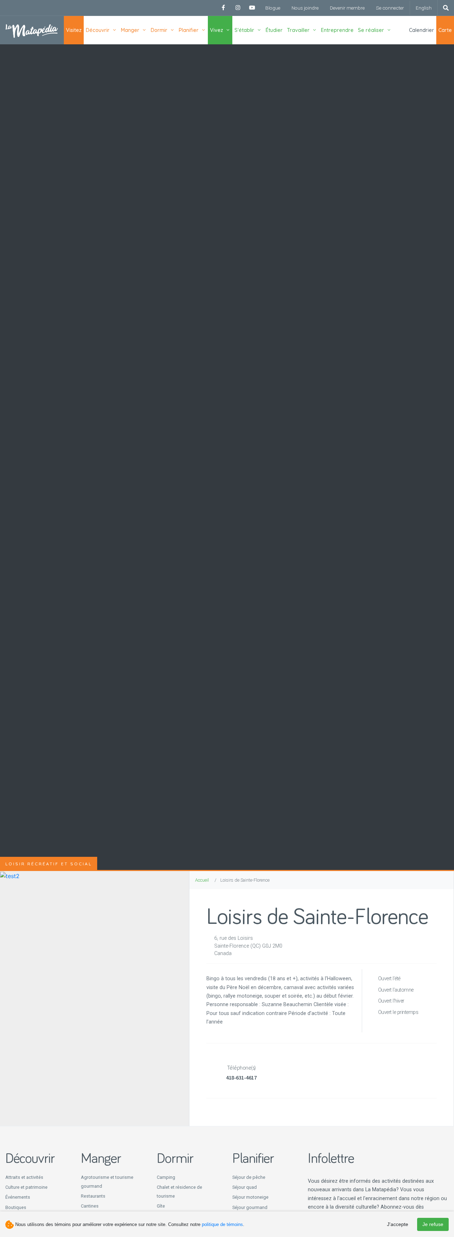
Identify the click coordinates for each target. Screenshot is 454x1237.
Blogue (272, 8)
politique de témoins (222, 1224)
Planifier (189, 30)
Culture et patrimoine (26, 1187)
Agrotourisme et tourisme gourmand (107, 1182)
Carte (445, 30)
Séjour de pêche (248, 1177)
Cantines (90, 1206)
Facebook (223, 7)
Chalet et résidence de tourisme (179, 1192)
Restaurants (93, 1196)
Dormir (159, 30)
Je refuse (432, 1224)
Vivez (216, 30)
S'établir (244, 30)
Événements (17, 1197)
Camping (166, 1177)
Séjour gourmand (249, 1207)
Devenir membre (347, 8)
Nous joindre (305, 8)
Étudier (274, 30)
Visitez (74, 30)
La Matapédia (32, 30)
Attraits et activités (24, 1177)
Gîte (161, 1206)
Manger (130, 30)
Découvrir (98, 30)
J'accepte (397, 1224)
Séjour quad (244, 1187)
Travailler (298, 30)
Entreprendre (337, 30)
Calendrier (421, 30)
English (424, 8)
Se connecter (390, 8)
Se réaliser (371, 30)
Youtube (251, 7)
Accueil (202, 880)
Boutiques (15, 1207)
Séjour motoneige (250, 1197)
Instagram (237, 7)
